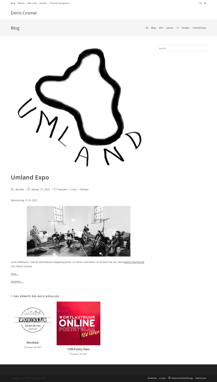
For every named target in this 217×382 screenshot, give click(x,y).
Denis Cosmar (24, 13)
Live (73, 189)
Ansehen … (17, 281)
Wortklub (33, 342)
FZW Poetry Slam (79, 349)
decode (19, 189)
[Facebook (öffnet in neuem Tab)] (200, 3)
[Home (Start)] (147, 27)
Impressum (200, 378)
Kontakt (43, 3)
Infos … (15, 273)
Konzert (62, 189)
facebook (152, 378)
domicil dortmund (134, 262)
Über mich (32, 3)
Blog (13, 3)
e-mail (162, 378)
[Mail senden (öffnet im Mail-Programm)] (204, 3)
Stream (84, 189)
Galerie (21, 3)
